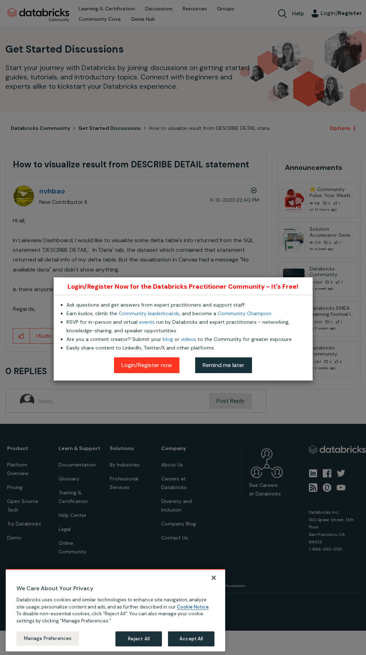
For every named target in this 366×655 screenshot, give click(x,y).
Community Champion (244, 313)
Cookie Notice (193, 607)
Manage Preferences (47, 638)
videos (188, 339)
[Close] (214, 578)
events (147, 322)
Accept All (191, 639)
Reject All (139, 639)
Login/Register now (147, 365)
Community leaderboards (149, 313)
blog (168, 339)
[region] (115, 610)
